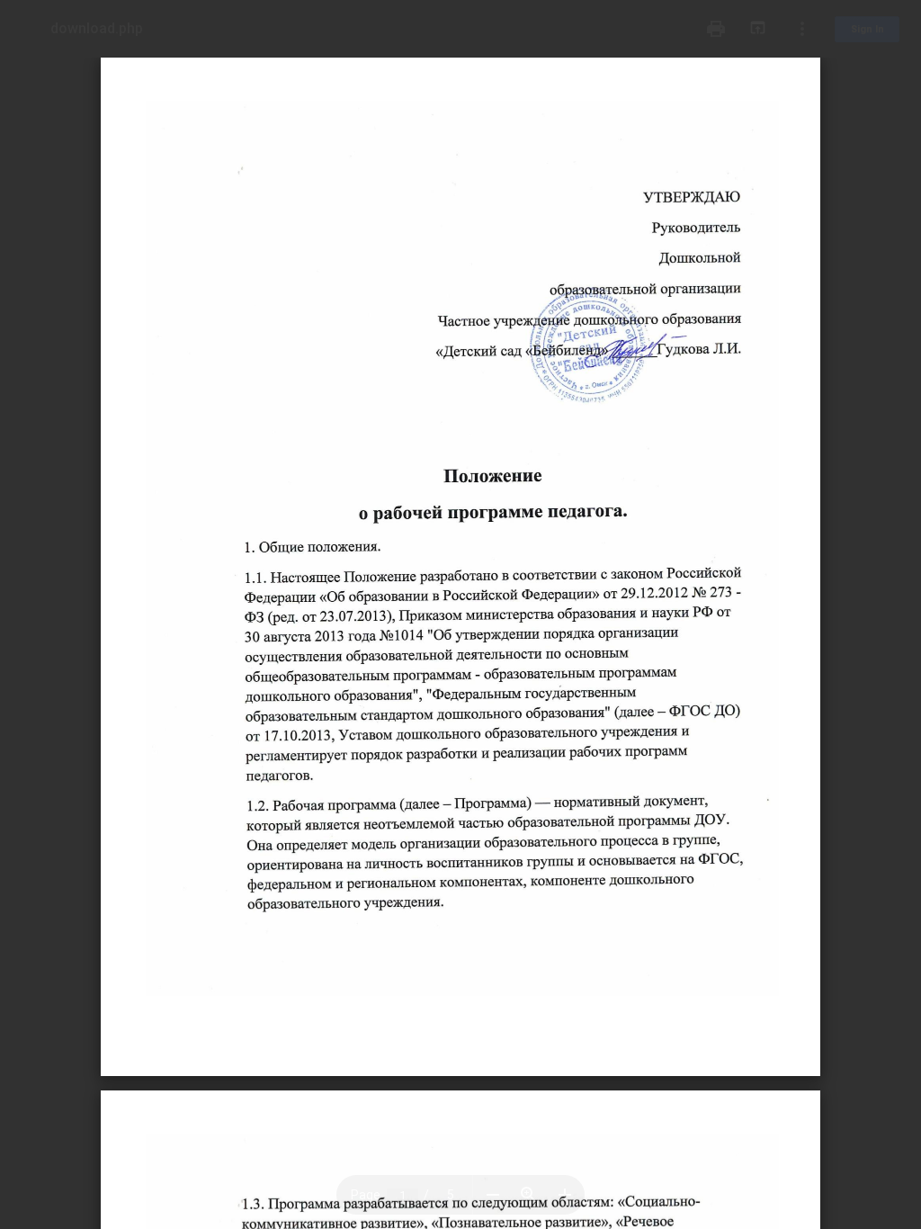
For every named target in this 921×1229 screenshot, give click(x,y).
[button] (493, 1195)
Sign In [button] (867, 29)
